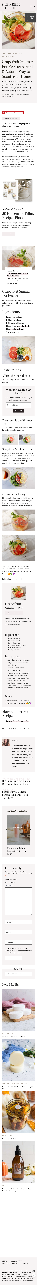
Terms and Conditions (11, 1261)
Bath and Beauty (8, 1083)
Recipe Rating (11, 879)
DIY (3, 53)
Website (9, 943)
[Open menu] (31, 6)
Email (9, 932)
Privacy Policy (16, 1260)
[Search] (7, 974)
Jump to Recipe (11, 118)
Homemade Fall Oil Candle (10, 1139)
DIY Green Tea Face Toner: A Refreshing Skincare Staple (16, 781)
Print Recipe (15, 613)
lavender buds (23, 326)
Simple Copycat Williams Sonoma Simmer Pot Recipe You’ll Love (16, 793)
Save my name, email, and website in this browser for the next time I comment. (19, 950)
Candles (5, 1135)
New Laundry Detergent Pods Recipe (14, 1037)
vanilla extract (17, 329)
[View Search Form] (34, 6)
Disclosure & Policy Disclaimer (15, 1263)
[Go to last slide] (6, 829)
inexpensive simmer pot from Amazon (17, 274)
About (4, 1260)
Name (9, 922)
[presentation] (18, 830)
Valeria (15, 740)
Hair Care (23, 1083)
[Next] (30, 829)
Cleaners (5, 1033)
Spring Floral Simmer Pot (17, 721)
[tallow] (25, 190)
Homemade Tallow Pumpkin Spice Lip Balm (16, 851)
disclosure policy (8, 96)
